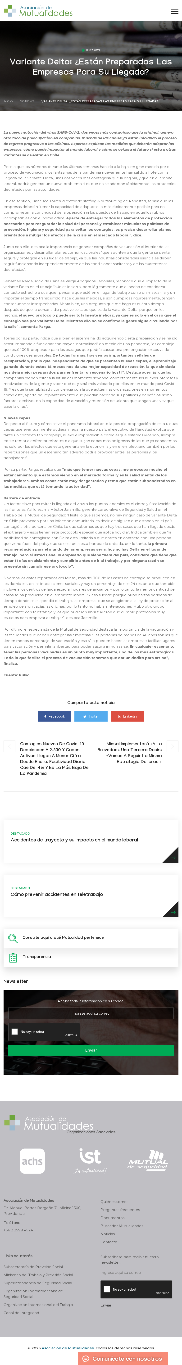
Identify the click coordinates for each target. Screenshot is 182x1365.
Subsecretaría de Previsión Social (33, 1267)
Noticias (27, 102)
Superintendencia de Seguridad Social (38, 1283)
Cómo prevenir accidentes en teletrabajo (57, 895)
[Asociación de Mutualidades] (38, 10)
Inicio (8, 102)
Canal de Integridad (21, 1313)
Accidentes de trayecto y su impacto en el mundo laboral (74, 841)
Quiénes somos (114, 1201)
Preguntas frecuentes (120, 1209)
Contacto (108, 1242)
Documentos (112, 1218)
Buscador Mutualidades (121, 1226)
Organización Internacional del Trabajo (38, 1304)
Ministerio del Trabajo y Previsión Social (38, 1275)
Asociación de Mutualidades (68, 1348)
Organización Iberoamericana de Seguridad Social (33, 1294)
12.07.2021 (93, 50)
